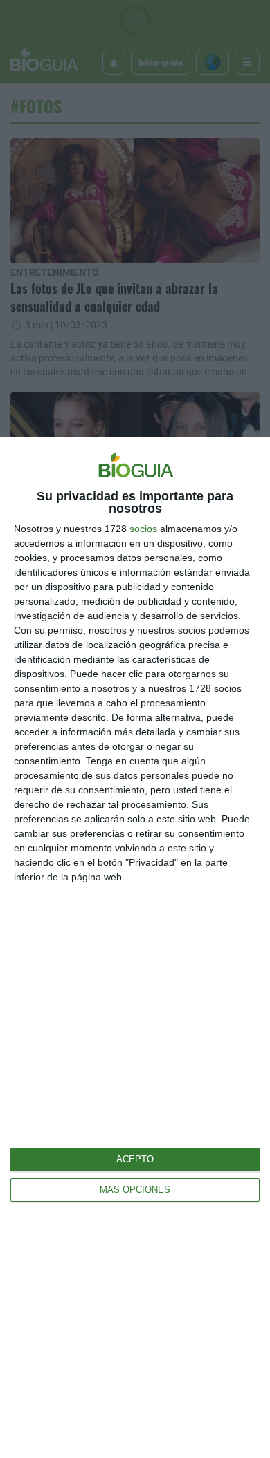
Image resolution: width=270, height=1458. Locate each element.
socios (143, 528)
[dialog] (135, 947)
